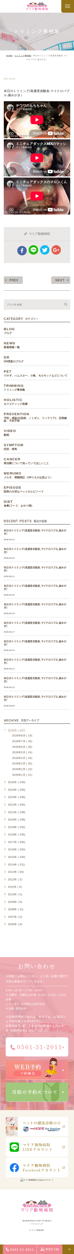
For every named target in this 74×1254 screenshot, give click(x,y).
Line (33, 250)
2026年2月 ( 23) (22, 769)
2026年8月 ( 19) (22, 735)
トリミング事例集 (22, 56)
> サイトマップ (37, 1224)
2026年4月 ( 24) (22, 758)
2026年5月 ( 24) (22, 752)
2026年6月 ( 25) (22, 746)
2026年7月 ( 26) (22, 741)
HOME (9, 56)
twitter (45, 250)
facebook (22, 250)
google (56, 250)
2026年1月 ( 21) (22, 774)
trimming (15, 70)
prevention (35, 417)
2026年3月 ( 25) (22, 763)
